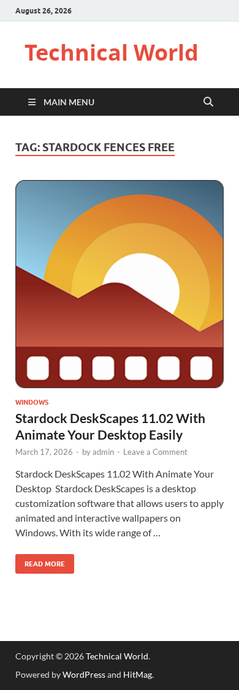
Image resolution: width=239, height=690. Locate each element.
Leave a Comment (155, 452)
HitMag (137, 674)
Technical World (112, 52)
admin (103, 452)
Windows (31, 402)
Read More (40, 561)
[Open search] (208, 102)
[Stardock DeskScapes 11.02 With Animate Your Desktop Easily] (119, 284)
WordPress (84, 674)
